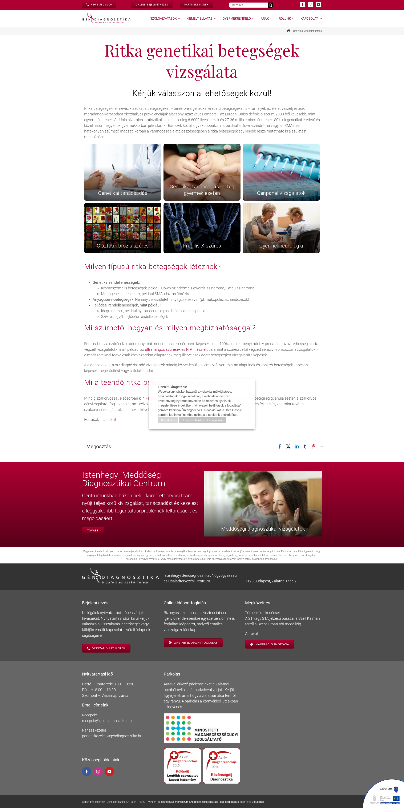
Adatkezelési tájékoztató (204, 801)
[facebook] (303, 5)
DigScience (258, 801)
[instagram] (311, 5)
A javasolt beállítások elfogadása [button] (202, 420)
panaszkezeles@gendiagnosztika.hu (112, 736)
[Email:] (322, 446)
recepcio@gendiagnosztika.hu (107, 720)
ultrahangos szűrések (163, 349)
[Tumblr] (305, 446)
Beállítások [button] (168, 420)
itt (102, 419)
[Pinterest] (313, 446)
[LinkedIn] (296, 446)
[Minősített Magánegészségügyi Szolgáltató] (202, 715)
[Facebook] (280, 446)
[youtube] (319, 5)
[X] (288, 446)
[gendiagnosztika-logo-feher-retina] (120, 569)
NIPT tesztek (196, 349)
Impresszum (181, 801)
